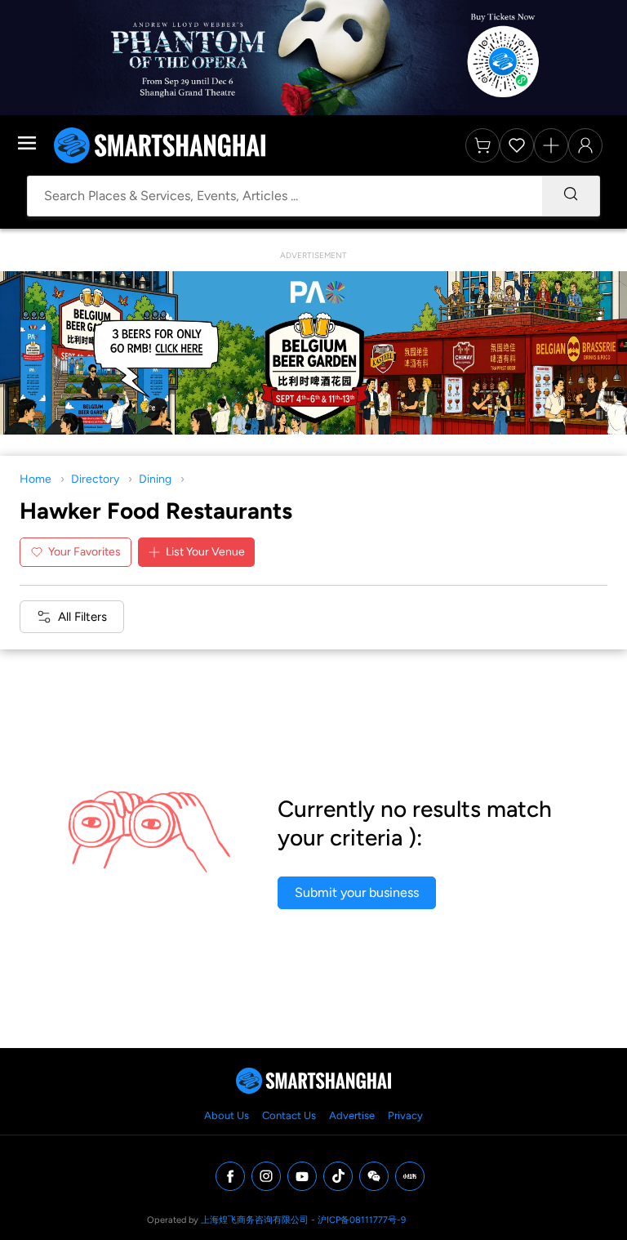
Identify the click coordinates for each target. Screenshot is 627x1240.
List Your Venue (205, 552)
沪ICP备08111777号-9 (362, 1220)
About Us (226, 1115)
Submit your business (357, 892)
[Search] (570, 196)
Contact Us (289, 1115)
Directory (95, 479)
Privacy (405, 1115)
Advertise (352, 1115)
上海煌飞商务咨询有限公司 (255, 1220)
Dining (155, 479)
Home (35, 479)
